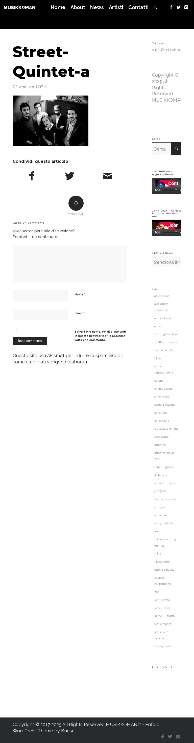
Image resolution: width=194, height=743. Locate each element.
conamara (160, 412)
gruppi (169, 467)
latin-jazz (160, 507)
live (156, 531)
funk (157, 467)
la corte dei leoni (165, 499)
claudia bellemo (164, 404)
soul (167, 608)
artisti (158, 326)
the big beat (162, 646)
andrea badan (163, 318)
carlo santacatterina (163, 369)
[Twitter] (179, 7)
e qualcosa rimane (166, 428)
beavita (173, 342)
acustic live (161, 296)
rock (157, 608)
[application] (166, 186)
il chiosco (160, 475)
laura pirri (160, 515)
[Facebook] (171, 7)
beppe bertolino (164, 350)
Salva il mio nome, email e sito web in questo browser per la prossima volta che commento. (100, 336)
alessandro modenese (161, 307)
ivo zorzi (159, 483)
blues (157, 358)
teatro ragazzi (163, 624)
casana (158, 380)
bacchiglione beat (166, 334)
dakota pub (161, 421)
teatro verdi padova (161, 635)
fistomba (160, 445)
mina (157, 553)
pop (156, 592)
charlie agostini (164, 388)
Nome (80, 294)
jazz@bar (160, 491)
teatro (171, 616)
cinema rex (161, 396)
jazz (172, 483)
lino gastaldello (164, 523)
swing (158, 616)
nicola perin (162, 561)
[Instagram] (186, 7)
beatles (159, 342)
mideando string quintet (165, 542)
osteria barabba (164, 569)
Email (79, 313)
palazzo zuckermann (162, 581)
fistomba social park (164, 456)
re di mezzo (162, 600)
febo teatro (161, 436)
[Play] (156, 190)
